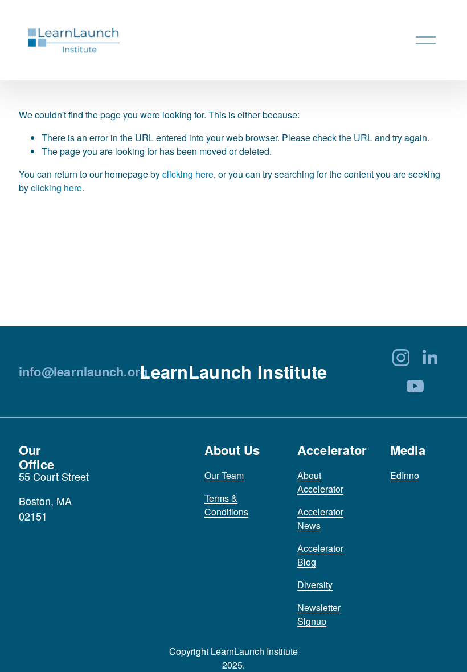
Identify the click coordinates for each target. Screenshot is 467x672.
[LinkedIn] (429, 358)
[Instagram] (401, 358)
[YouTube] (415, 386)
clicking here (188, 174)
